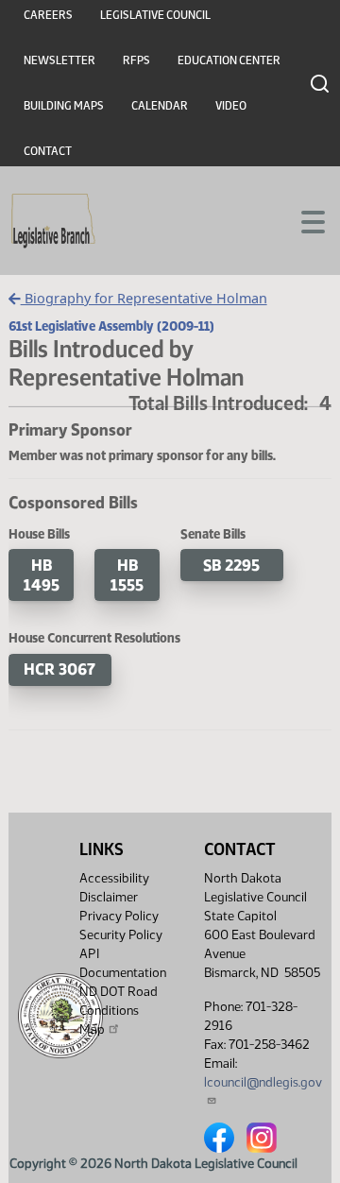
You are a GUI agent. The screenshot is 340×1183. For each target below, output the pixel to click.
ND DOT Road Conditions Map (118, 1010)
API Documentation (122, 963)
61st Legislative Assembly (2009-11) (111, 325)
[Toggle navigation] (303, 220)
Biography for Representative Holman (144, 298)
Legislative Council (155, 15)
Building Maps (64, 105)
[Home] (53, 221)
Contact (48, 151)
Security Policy (120, 935)
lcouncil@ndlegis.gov (263, 1082)
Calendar (159, 105)
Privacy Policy (119, 916)
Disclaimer (108, 897)
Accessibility (114, 878)
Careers (48, 15)
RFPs (136, 60)
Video (230, 105)
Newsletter (59, 60)
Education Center (229, 60)
